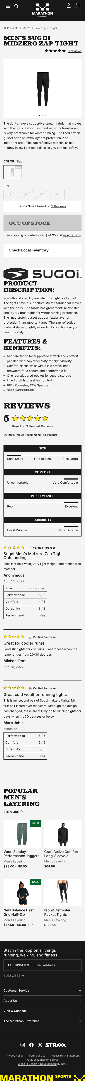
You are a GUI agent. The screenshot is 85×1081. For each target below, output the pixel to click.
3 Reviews (58, 206)
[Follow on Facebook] (31, 1044)
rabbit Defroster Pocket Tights (57, 912)
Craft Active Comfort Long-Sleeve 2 (61, 853)
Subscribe (11, 975)
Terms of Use (37, 1055)
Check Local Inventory (29, 250)
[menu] (12, 6)
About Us (10, 1000)
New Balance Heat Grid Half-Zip (18, 912)
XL (57, 194)
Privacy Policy (15, 1055)
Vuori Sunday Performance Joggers (21, 853)
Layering (40, 28)
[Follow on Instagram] (22, 1044)
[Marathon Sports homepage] (42, 10)
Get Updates (18, 965)
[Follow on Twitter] (40, 1044)
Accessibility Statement (65, 1055)
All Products (10, 28)
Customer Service (16, 990)
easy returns (72, 235)
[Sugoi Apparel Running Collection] (42, 274)
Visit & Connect (14, 1011)
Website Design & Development (37, 1063)
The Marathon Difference (21, 1021)
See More (11, 812)
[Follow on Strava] (55, 1045)
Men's (26, 28)
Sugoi (53, 28)
